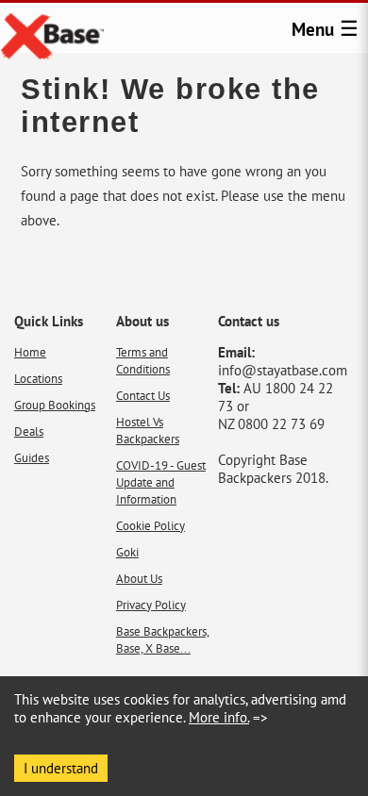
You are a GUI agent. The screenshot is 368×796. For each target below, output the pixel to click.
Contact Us (143, 395)
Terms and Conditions (143, 360)
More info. (219, 717)
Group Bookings (54, 404)
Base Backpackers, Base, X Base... (162, 639)
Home (30, 351)
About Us (139, 578)
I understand (61, 768)
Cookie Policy (150, 525)
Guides (31, 457)
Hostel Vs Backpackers (147, 430)
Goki (127, 551)
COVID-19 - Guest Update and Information (161, 481)
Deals (28, 431)
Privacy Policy (151, 604)
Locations (38, 378)
